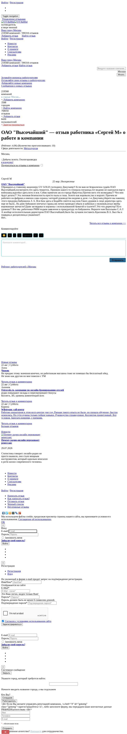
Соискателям (14, 52)
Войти (4, 2)
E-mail (4, 531)
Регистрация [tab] (14, 571)
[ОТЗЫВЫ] (14, 22)
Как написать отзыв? (18, 498)
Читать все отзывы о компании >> (108, 223)
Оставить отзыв (15, 501)
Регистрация (16, 2)
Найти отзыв (28, 35)
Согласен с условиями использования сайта (28, 621)
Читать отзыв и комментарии (16, 381)
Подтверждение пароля (14, 603)
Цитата (27, 235)
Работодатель (9, 701)
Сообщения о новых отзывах (16, 86)
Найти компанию (12, 108)
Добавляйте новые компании (16, 83)
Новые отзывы (9, 362)
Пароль (5, 534)
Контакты (12, 46)
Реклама (11, 54)
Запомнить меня (13, 537)
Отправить (118, 260)
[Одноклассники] (10, 513)
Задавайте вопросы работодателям (19, 77)
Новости (12, 43)
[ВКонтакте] (3, 513)
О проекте (12, 49)
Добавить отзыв (11, 116)
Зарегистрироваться (13, 124)
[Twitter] (6, 513)
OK (3, 522)
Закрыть (6, 673)
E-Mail (5, 588)
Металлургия (31, 148)
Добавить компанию (14, 99)
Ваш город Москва (11, 30)
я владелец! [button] (7, 162)
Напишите (36, 731)
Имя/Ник (6, 582)
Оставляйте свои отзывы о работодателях (23, 80)
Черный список (15, 504)
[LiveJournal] (16, 513)
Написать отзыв (15, 495)
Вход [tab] (10, 574)
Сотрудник (7, 698)
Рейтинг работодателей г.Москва (18, 266)
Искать (121, 74)
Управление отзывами (14, 19)
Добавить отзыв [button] (9, 35)
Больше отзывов (9, 426)
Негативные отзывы (18, 507)
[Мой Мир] (13, 513)
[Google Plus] (19, 513)
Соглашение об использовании (34, 519)
